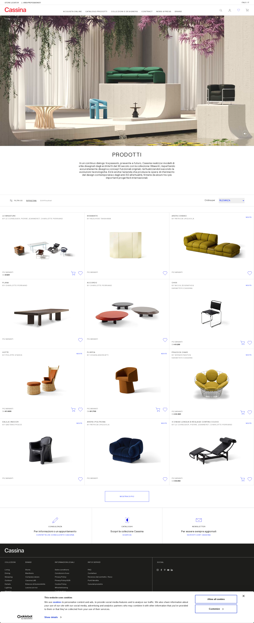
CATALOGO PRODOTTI (96, 11)
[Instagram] (157, 571)
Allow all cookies (216, 599)
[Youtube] (168, 571)
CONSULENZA (55, 526)
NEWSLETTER (198, 526)
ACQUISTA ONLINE (72, 11)
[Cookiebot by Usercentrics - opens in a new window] (25, 617)
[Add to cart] (73, 273)
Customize (214, 608)
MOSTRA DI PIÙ (127, 496)
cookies (57, 602)
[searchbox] (221, 10)
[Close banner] (244, 596)
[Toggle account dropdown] (229, 9)
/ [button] (245, 2)
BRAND (178, 11)
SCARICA (127, 535)
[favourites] (238, 10)
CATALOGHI (127, 526)
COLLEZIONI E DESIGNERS (124, 11)
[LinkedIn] (172, 571)
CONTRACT (147, 11)
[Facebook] (161, 571)
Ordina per (210, 200)
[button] (80, 273)
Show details (51, 617)
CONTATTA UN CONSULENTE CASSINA (55, 535)
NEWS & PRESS (163, 11)
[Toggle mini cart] (247, 9)
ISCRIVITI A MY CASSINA (199, 535)
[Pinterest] (165, 571)
